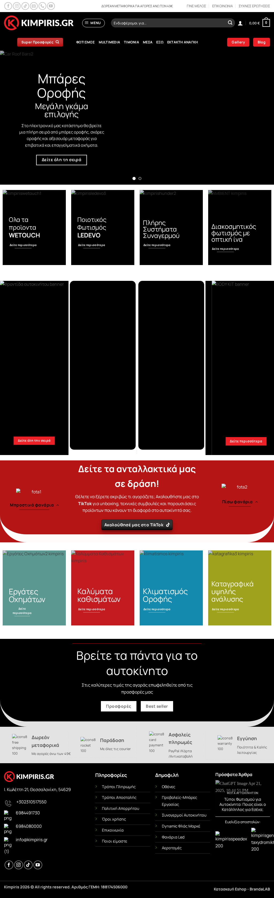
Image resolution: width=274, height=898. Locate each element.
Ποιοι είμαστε (114, 841)
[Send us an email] (34, 6)
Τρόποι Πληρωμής (119, 786)
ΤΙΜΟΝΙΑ (131, 42)
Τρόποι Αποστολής (119, 797)
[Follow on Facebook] (8, 6)
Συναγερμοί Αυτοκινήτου (184, 815)
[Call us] (42, 6)
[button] (93, 23)
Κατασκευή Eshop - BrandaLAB (242, 889)
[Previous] (12, 117)
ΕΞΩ (159, 42)
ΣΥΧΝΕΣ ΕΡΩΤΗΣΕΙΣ (254, 5)
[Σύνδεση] (240, 23)
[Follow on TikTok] (25, 6)
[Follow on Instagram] (17, 6)
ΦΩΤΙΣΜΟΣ (85, 42)
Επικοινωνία (113, 830)
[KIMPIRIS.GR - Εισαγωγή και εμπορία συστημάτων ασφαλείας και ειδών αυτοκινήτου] (39, 23)
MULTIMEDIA (109, 42)
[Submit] (230, 23)
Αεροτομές (172, 847)
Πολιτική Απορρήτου (120, 808)
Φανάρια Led (173, 837)
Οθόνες (168, 786)
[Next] (262, 117)
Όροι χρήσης (114, 819)
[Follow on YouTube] (51, 6)
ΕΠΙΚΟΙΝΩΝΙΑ (222, 5)
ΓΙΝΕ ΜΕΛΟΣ (196, 5)
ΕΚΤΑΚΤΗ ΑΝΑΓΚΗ (182, 42)
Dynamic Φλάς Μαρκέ (181, 826)
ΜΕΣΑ (148, 42)
